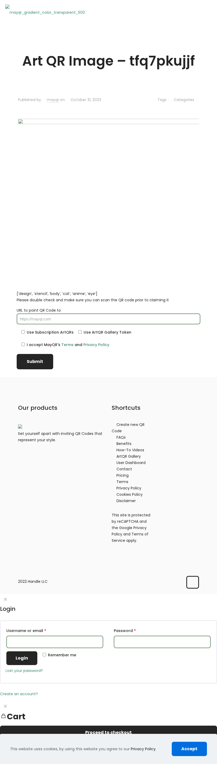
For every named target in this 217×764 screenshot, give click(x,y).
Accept (189, 749)
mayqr (53, 99)
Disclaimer (126, 500)
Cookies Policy (129, 494)
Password (125, 630)
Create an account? (19, 694)
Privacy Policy (96, 344)
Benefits (124, 443)
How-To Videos (130, 450)
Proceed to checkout (108, 732)
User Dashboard (131, 462)
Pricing (122, 475)
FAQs (121, 437)
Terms (67, 344)
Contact (124, 469)
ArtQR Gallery (128, 456)
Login (22, 658)
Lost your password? (24, 670)
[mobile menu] (208, 12)
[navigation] (108, 723)
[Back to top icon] (192, 582)
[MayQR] (45, 12)
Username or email (26, 630)
